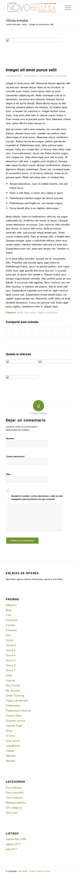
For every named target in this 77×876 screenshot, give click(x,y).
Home (9, 640)
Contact (10, 625)
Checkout (12, 620)
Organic (41, 312)
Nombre (11, 438)
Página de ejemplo (17, 700)
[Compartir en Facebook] (9, 332)
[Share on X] (22, 332)
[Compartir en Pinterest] (35, 332)
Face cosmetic (15, 792)
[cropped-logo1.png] (32, 7)
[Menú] (66, 7)
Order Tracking (15, 695)
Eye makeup (47, 75)
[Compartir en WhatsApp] (29, 332)
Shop (9, 730)
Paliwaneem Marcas (18, 710)
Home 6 (11, 665)
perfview (63, 75)
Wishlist (10, 756)
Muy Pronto (13, 685)
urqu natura (13, 741)
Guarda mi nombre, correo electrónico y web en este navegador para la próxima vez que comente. (37, 497)
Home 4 (11, 655)
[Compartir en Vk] (55, 332)
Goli (8, 635)
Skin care (11, 812)
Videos (10, 751)
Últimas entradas (17, 20)
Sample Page (14, 725)
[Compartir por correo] (68, 332)
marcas (10, 680)
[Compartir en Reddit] (61, 332)
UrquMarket (13, 746)
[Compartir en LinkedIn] (42, 332)
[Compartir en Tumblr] (48, 332)
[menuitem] (57, 7)
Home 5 (11, 660)
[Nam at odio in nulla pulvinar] (22, 367)
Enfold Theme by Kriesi (39, 870)
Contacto (11, 630)
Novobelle (23, 870)
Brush (20, 312)
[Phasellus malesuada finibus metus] (54, 367)
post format (52, 312)
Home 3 (11, 650)
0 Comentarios (30, 75)
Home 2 (11, 645)
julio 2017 (11, 849)
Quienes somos (15, 720)
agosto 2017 (13, 844)
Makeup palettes (16, 802)
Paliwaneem (13, 705)
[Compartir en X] (16, 332)
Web (8, 474)
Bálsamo (11, 605)
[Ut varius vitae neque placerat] (22, 383)
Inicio (9, 675)
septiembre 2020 (16, 839)
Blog (8, 610)
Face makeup (14, 797)
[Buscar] (57, 7)
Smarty (10, 735)
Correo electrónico (16, 456)
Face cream (30, 312)
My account (13, 690)
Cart (8, 615)
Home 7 (11, 670)
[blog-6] (34, 52)
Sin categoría (14, 807)
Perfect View (13, 715)
